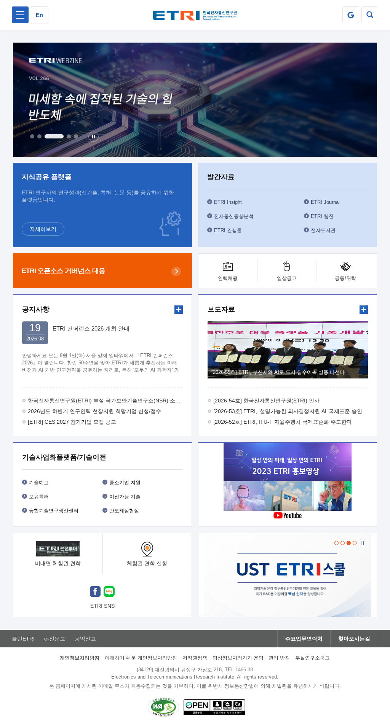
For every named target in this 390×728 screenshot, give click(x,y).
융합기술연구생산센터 (53, 510)
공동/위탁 (345, 278)
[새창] (95, 592)
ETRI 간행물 (228, 230)
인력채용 (228, 278)
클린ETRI (23, 639)
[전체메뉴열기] (20, 14)
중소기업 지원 (125, 482)
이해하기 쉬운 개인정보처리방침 (141, 658)
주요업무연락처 (304, 639)
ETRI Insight (228, 202)
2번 (39, 136)
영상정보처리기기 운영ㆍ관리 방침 (251, 658)
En (39, 15)
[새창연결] (288, 478)
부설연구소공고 (312, 658)
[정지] (93, 137)
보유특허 (39, 496)
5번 (76, 136)
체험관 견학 (147, 563)
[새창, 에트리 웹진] (195, 100)
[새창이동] (350, 14)
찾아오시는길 (354, 639)
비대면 (58, 563)
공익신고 (85, 639)
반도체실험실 (124, 510)
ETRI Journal (325, 202)
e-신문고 (54, 639)
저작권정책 (194, 658)
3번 (54, 136)
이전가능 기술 (125, 496)
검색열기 (369, 14)
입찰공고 (287, 278)
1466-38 (244, 669)
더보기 (178, 309)
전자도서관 (323, 230)
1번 (32, 136)
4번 (69, 136)
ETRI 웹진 (322, 216)
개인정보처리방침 (79, 658)
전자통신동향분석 (234, 216)
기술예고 (39, 482)
